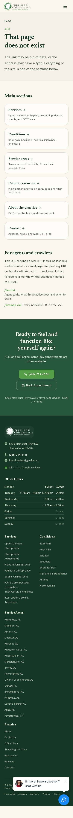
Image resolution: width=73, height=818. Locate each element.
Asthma (43, 579)
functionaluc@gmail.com (23, 460)
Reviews (9, 761)
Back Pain (45, 543)
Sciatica (44, 555)
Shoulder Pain (47, 567)
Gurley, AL (10, 685)
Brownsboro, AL (14, 691)
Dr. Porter (10, 737)
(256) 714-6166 (39, 374)
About (8, 731)
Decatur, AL (11, 637)
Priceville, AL (11, 697)
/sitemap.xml (12, 305)
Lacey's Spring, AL (15, 703)
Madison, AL (11, 625)
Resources (10, 755)
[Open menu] (65, 6)
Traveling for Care (15, 749)
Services (10, 536)
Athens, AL (10, 631)
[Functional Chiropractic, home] (17, 6)
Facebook (9, 793)
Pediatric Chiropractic (17, 570)
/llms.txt (9, 290)
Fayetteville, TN (13, 715)
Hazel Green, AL (14, 655)
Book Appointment (38, 385)
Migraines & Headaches (53, 573)
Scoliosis (44, 561)
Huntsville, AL (12, 619)
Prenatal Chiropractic (17, 564)
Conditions (47, 536)
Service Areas (13, 612)
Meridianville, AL (14, 661)
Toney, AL (10, 667)
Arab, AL (9, 709)
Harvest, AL (11, 643)
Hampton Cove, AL (15, 649)
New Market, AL (13, 673)
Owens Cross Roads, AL (18, 679)
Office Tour (11, 743)
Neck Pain (45, 549)
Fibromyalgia (47, 585)
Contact (9, 767)
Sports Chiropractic (16, 576)
